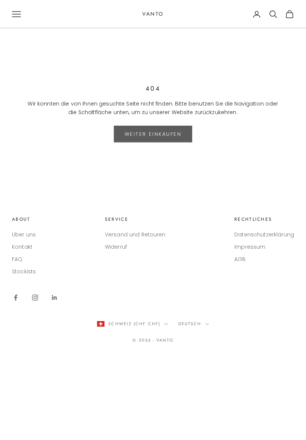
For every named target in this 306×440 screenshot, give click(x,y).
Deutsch (190, 324)
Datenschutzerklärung (264, 234)
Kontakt (22, 247)
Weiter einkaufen (153, 134)
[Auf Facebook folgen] (15, 297)
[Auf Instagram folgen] (35, 297)
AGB (240, 259)
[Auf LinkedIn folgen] (54, 297)
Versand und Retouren (135, 234)
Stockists (24, 271)
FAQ (17, 259)
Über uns (24, 234)
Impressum (249, 247)
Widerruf (116, 247)
